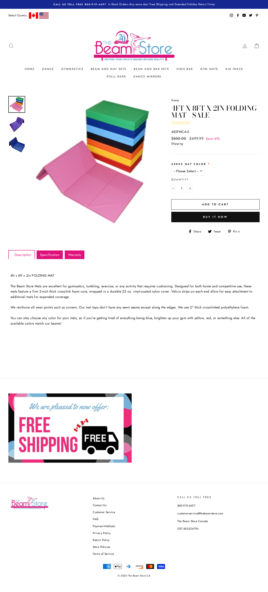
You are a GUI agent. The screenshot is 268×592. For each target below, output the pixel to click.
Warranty (74, 254)
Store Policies (101, 547)
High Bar (185, 69)
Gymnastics (72, 69)
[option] (92, 160)
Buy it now (215, 217)
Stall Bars (116, 76)
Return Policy (101, 540)
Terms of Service (103, 554)
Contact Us (99, 505)
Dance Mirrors (147, 76)
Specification (49, 254)
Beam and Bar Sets (151, 69)
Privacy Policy (102, 533)
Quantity (180, 179)
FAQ (95, 519)
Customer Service (104, 512)
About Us (98, 498)
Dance (48, 69)
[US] (44, 15)
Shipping (177, 143)
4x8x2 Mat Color (188, 164)
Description (21, 254)
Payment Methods (104, 526)
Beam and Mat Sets (108, 69)
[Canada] (33, 15)
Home (30, 69)
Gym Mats (209, 69)
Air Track (234, 69)
